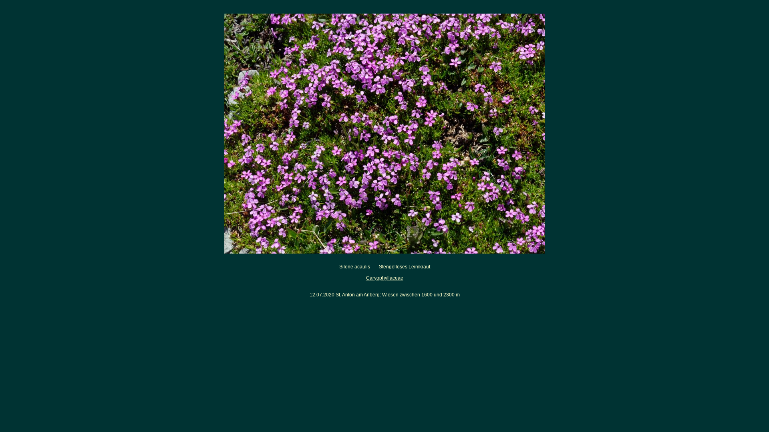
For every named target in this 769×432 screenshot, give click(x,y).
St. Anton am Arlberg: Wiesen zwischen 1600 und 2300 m (398, 295)
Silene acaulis (354, 267)
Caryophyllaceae (384, 278)
